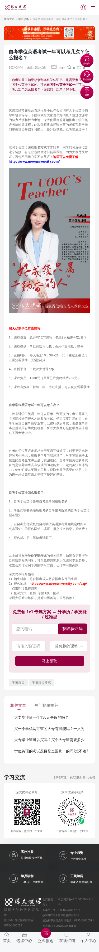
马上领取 (49, 661)
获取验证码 (72, 628)
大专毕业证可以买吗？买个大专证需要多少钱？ (53, 740)
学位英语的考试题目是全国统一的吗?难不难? (51, 751)
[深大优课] (13, 7)
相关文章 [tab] (18, 705)
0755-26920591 (84, 920)
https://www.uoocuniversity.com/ (34, 161)
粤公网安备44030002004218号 (75, 902)
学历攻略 (23, 19)
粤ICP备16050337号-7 (66, 909)
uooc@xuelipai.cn (66, 925)
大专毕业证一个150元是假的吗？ (41, 717)
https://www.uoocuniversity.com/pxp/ (58, 584)
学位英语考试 (41, 682)
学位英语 (18, 682)
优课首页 (9, 19)
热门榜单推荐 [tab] (46, 705)
